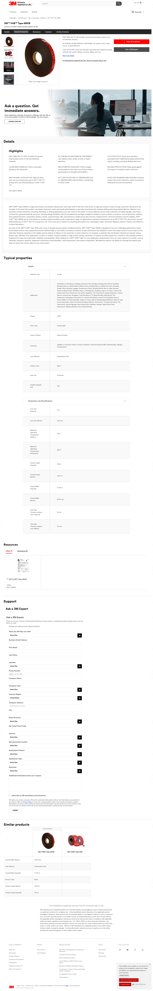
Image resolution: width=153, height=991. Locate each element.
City (10, 710)
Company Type (15, 686)
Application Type (15, 759)
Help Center (102, 949)
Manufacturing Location (18, 742)
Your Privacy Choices (59, 985)
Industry (12, 733)
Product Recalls (63, 977)
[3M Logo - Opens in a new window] (21, 4)
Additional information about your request (25, 776)
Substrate (12, 767)
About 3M (12, 949)
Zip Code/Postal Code (17, 726)
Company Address (16, 703)
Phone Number (14, 671)
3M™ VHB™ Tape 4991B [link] (46, 852)
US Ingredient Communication (68, 974)
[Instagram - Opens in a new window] (142, 949)
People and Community (16, 966)
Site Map (101, 953)
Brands (34, 12)
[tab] (9, 551)
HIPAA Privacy (30, 985)
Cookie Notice (124, 975)
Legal (17, 985)
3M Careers (12, 953)
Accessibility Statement (46, 985)
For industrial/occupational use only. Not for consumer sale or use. (84, 60)
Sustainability (13, 962)
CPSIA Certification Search (67, 958)
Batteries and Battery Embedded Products (71, 966)
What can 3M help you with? (20, 632)
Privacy (23, 985)
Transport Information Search (67, 954)
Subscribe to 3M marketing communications (29, 795)
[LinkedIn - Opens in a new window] (120, 949)
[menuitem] (7, 31)
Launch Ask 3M (14, 121)
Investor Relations (14, 956)
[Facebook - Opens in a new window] (135, 949)
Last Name (13, 655)
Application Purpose (17, 750)
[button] (139, 984)
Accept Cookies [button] (125, 984)
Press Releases (41, 953)
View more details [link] (68, 56)
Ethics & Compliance (15, 969)
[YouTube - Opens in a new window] (127, 949)
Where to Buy (102, 956)
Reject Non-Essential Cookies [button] (129, 980)
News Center (41, 949)
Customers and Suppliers (16, 959)
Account (138, 12)
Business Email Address (18, 640)
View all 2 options (133, 42)
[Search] (119, 4)
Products (13, 12)
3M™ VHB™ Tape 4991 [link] (75, 852)
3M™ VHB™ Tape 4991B (18, 579)
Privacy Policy (27, 802)
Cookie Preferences (74, 985)
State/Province (15, 718)
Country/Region (15, 694)
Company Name (15, 678)
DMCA (37, 985)
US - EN (136, 2)
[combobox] (11, 674)
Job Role (12, 662)
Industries (24, 12)
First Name (13, 647)
